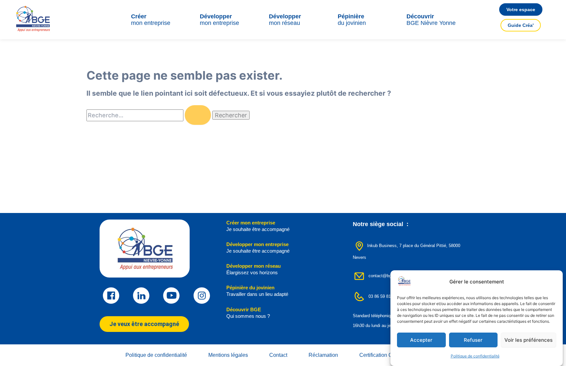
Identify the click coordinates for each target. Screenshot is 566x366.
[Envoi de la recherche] (198, 115)
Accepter (421, 340)
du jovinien (352, 19)
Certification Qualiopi (383, 355)
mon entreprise (150, 19)
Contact (278, 355)
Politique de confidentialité (475, 356)
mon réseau (285, 19)
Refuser (473, 340)
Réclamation (323, 355)
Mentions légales (228, 355)
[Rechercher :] (149, 115)
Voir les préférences (528, 340)
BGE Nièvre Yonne (431, 19)
